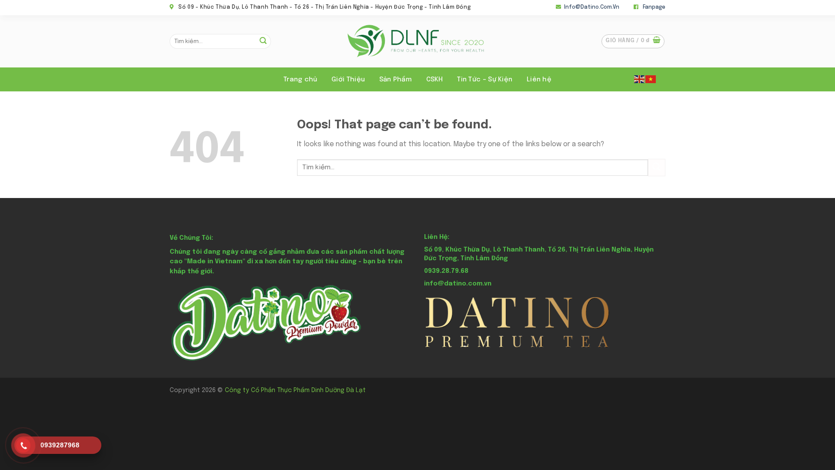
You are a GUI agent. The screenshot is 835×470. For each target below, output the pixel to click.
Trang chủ (300, 79)
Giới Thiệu (348, 79)
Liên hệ (539, 79)
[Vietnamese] (651, 79)
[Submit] (263, 41)
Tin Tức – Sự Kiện (484, 79)
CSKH (434, 79)
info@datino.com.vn (591, 7)
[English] (639, 79)
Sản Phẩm (395, 79)
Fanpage (654, 7)
